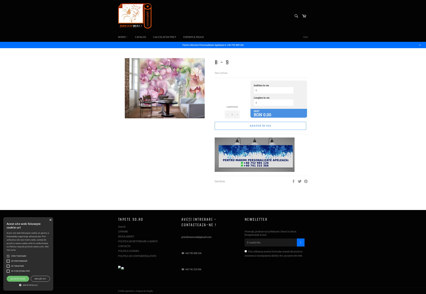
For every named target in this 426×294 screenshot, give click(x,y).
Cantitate (232, 107)
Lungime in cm (262, 97)
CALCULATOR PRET (164, 36)
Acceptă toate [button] (17, 279)
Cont (305, 36)
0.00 (267, 114)
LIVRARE (123, 231)
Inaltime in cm (261, 85)
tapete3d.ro (130, 291)
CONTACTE (124, 246)
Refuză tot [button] (40, 279)
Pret (256, 111)
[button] (28, 284)
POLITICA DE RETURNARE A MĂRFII (138, 241)
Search (122, 226)
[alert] (28, 254)
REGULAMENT (126, 236)
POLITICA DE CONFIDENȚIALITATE (137, 256)
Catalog (140, 36)
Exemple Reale (193, 36)
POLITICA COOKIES (128, 250)
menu (122, 36)
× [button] (50, 220)
